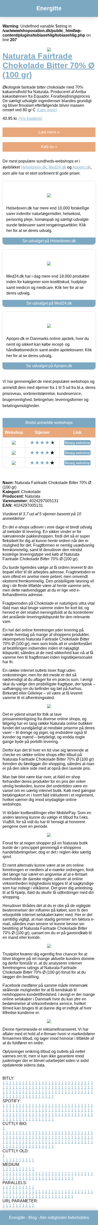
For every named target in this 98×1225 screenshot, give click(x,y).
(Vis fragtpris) (30, 118)
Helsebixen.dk (33, 167)
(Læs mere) (47, 110)
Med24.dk (57, 167)
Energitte (49, 8)
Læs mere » (49, 132)
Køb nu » (49, 147)
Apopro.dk (81, 167)
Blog (32, 1217)
